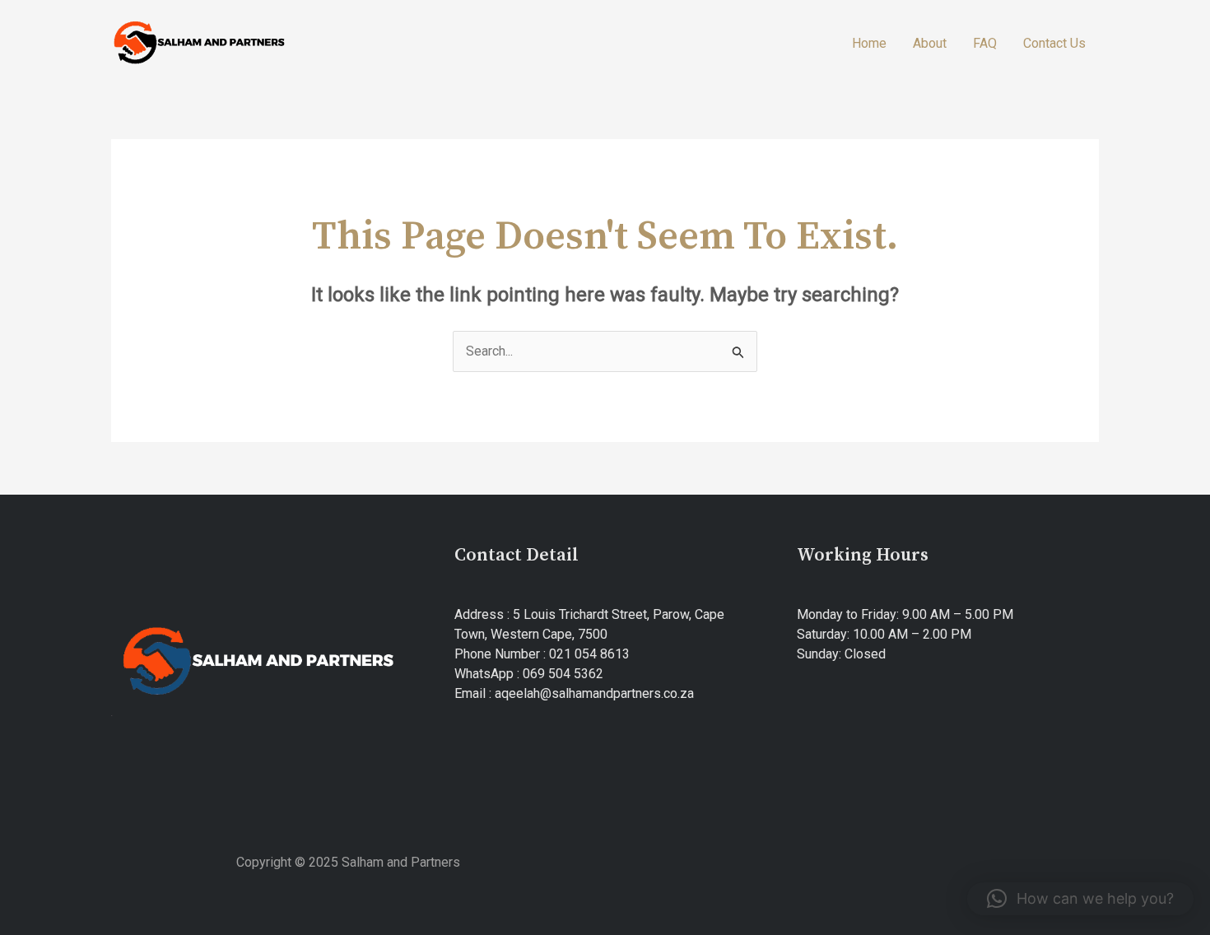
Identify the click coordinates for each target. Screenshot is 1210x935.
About (930, 43)
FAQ (985, 43)
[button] (1080, 898)
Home (869, 43)
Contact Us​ (1054, 43)
